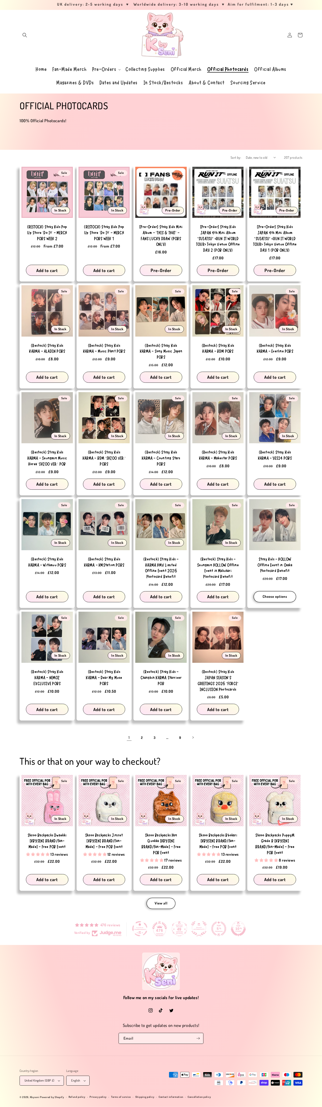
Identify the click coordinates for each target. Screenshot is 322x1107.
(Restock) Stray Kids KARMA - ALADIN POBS (47, 349)
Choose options (275, 596)
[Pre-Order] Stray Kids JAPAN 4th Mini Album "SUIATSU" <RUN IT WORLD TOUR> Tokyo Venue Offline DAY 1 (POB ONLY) (275, 238)
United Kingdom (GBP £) (39, 1080)
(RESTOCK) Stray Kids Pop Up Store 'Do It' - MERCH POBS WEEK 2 (47, 232)
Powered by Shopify (52, 1097)
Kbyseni (35, 1097)
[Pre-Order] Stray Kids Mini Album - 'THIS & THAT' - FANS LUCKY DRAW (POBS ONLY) (160, 235)
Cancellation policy (199, 1097)
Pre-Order (161, 270)
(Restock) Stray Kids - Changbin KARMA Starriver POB (161, 677)
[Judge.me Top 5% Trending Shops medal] (218, 928)
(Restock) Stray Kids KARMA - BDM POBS (218, 349)
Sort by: (236, 157)
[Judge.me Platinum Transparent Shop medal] (139, 928)
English (75, 1080)
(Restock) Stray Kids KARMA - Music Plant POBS (104, 349)
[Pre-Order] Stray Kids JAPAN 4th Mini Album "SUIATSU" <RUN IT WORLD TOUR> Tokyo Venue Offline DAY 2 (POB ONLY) (218, 238)
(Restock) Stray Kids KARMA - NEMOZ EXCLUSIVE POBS (47, 677)
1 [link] (129, 737)
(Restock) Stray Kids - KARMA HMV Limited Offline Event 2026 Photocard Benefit (160, 568)
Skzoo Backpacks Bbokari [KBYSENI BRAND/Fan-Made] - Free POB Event (218, 841)
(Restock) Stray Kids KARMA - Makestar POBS (218, 455)
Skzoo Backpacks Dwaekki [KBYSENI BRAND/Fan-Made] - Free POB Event (47, 841)
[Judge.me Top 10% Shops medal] (238, 928)
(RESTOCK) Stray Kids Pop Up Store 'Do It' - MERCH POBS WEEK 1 (104, 232)
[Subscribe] (198, 1038)
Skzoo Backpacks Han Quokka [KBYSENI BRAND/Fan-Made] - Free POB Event (161, 844)
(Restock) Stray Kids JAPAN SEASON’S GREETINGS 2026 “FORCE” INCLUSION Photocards (218, 680)
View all (161, 903)
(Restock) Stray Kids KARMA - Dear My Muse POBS (104, 677)
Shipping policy (144, 1097)
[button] (25, 35)
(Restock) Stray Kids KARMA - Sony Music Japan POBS (161, 351)
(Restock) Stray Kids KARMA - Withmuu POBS (47, 562)
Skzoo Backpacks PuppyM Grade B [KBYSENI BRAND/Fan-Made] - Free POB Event (274, 844)
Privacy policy (98, 1097)
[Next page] (193, 737)
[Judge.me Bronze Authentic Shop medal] (198, 928)
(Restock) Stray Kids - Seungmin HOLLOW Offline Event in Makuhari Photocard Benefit (218, 568)
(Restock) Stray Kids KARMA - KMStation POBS (104, 562)
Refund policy (77, 1097)
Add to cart (47, 270)
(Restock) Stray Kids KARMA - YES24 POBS (275, 455)
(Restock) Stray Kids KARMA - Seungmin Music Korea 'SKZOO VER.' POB (47, 458)
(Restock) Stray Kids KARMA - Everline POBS (275, 349)
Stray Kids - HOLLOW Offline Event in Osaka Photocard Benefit (274, 565)
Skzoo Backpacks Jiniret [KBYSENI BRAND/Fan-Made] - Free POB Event (104, 841)
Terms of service (121, 1097)
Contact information (171, 1097)
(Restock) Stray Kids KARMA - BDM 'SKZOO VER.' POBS (104, 458)
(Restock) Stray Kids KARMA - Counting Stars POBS (161, 458)
